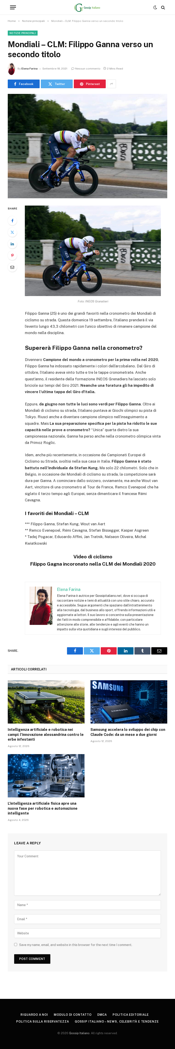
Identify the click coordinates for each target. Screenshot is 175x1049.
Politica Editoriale (131, 1014)
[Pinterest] (12, 255)
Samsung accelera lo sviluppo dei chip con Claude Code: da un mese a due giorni (127, 732)
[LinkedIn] (12, 243)
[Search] (162, 7)
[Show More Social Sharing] (111, 84)
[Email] (12, 267)
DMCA (102, 1014)
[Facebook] (12, 220)
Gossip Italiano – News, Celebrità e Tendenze (117, 1021)
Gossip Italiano (79, 1033)
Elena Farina (29, 68)
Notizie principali (23, 33)
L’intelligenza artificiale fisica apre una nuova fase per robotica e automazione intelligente (42, 808)
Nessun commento (87, 68)
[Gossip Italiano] (87, 7)
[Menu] (13, 7)
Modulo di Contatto (72, 1014)
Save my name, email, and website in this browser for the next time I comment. (75, 945)
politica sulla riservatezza (42, 1021)
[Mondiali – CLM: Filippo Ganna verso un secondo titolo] (87, 146)
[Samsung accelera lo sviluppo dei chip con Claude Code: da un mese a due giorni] (128, 702)
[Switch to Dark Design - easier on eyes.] (155, 7)
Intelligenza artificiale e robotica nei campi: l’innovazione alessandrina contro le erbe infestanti (46, 734)
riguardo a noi (34, 1014)
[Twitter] (12, 232)
